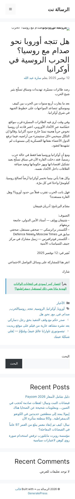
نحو (47, 314)
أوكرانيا (51, 309)
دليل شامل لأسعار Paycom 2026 (47, 396)
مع (53, 314)
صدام (66, 314)
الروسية (40, 309)
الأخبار (61, 303)
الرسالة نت (59, 9)
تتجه (30, 309)
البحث (66, 356)
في (59, 314)
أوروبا (61, 309)
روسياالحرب (18, 309)
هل (41, 314)
